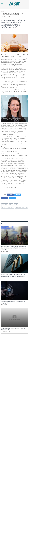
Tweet (18, 194)
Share (10, 194)
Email (12, 197)
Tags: (2, 202)
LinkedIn (5, 197)
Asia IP (2, 11)
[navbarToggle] (1, 3)
